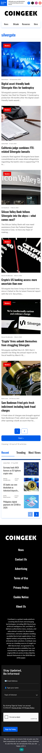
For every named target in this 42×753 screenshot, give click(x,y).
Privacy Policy (21, 588)
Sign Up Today (10, 729)
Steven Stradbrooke (7, 275)
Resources (26, 24)
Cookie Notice (21, 597)
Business (7, 45)
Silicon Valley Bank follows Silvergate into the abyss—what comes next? (18, 215)
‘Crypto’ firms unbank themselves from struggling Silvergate (19, 343)
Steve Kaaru (4, 79)
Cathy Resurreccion (6, 496)
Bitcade (16, 24)
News (6, 24)
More (36, 24)
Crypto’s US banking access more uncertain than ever (19, 282)
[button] (30, 514)
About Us (21, 606)
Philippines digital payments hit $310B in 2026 (12, 504)
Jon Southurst (5, 207)
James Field (4, 143)
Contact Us (21, 559)
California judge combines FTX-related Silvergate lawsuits (18, 150)
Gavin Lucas (4, 398)
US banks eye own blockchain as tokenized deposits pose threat (16, 3)
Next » (21, 438)
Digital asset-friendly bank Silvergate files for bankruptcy (17, 85)
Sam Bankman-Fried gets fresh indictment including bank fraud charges (18, 406)
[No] (39, 744)
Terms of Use (21, 578)
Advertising (21, 569)
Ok (22, 749)
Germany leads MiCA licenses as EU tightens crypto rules (12, 470)
